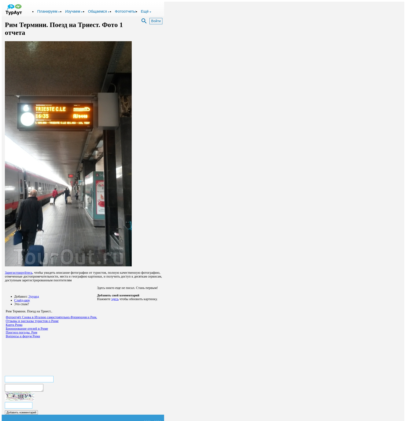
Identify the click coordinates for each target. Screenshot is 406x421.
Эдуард (33, 296)
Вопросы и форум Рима (23, 336)
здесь (115, 299)
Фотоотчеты (125, 11)
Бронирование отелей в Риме (27, 328)
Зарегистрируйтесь (18, 272)
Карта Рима (14, 325)
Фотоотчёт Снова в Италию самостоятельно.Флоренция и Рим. (51, 317)
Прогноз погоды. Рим (21, 332)
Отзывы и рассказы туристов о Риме (32, 321)
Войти (156, 21)
